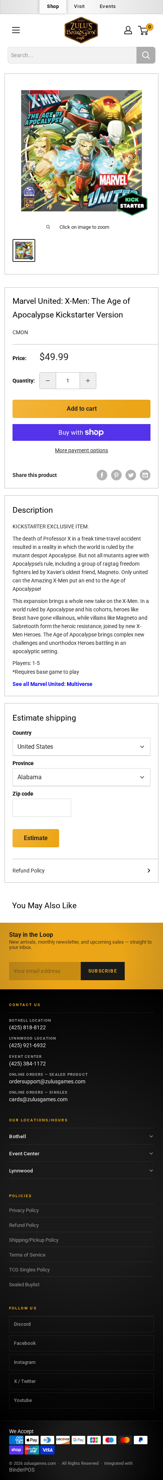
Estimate (36, 838)
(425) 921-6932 (27, 1045)
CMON (20, 332)
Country (22, 732)
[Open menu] (16, 30)
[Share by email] (145, 475)
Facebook (25, 1343)
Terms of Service (27, 1255)
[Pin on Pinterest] (116, 475)
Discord (22, 1324)
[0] (143, 30)
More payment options (81, 450)
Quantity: (24, 381)
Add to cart (82, 408)
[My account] (128, 30)
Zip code (23, 793)
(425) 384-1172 (27, 1064)
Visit (79, 6)
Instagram (25, 1362)
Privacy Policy (24, 1210)
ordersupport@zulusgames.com (47, 1081)
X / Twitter (25, 1381)
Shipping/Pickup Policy (33, 1240)
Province (23, 763)
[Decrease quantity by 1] (48, 381)
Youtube (23, 1400)
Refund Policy (29, 871)
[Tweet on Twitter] (130, 475)
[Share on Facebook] (102, 475)
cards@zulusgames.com (38, 1099)
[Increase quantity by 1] (88, 381)
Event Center (24, 1153)
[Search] (145, 55)
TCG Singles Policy (29, 1270)
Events (108, 6)
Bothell (17, 1136)
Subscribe (102, 971)
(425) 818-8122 (27, 1027)
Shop (53, 6)
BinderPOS (21, 1470)
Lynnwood (21, 1170)
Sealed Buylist (24, 1284)
